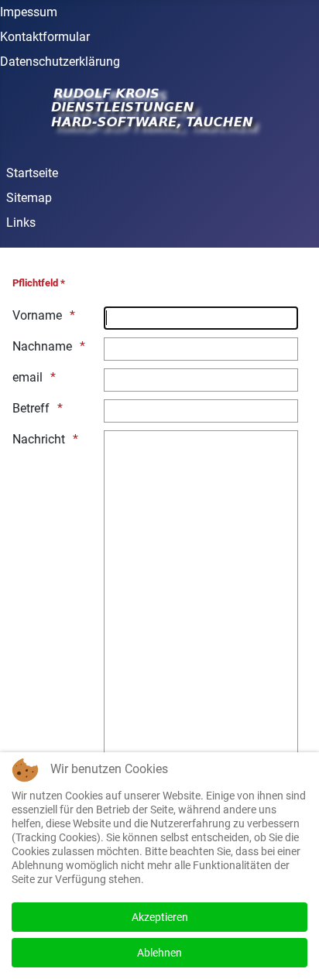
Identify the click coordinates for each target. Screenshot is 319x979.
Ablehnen (159, 952)
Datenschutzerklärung (60, 61)
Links (21, 222)
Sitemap (29, 197)
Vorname (37, 315)
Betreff (31, 408)
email (27, 377)
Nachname (42, 346)
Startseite (32, 173)
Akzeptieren (160, 917)
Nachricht (38, 439)
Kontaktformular (45, 36)
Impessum (28, 12)
